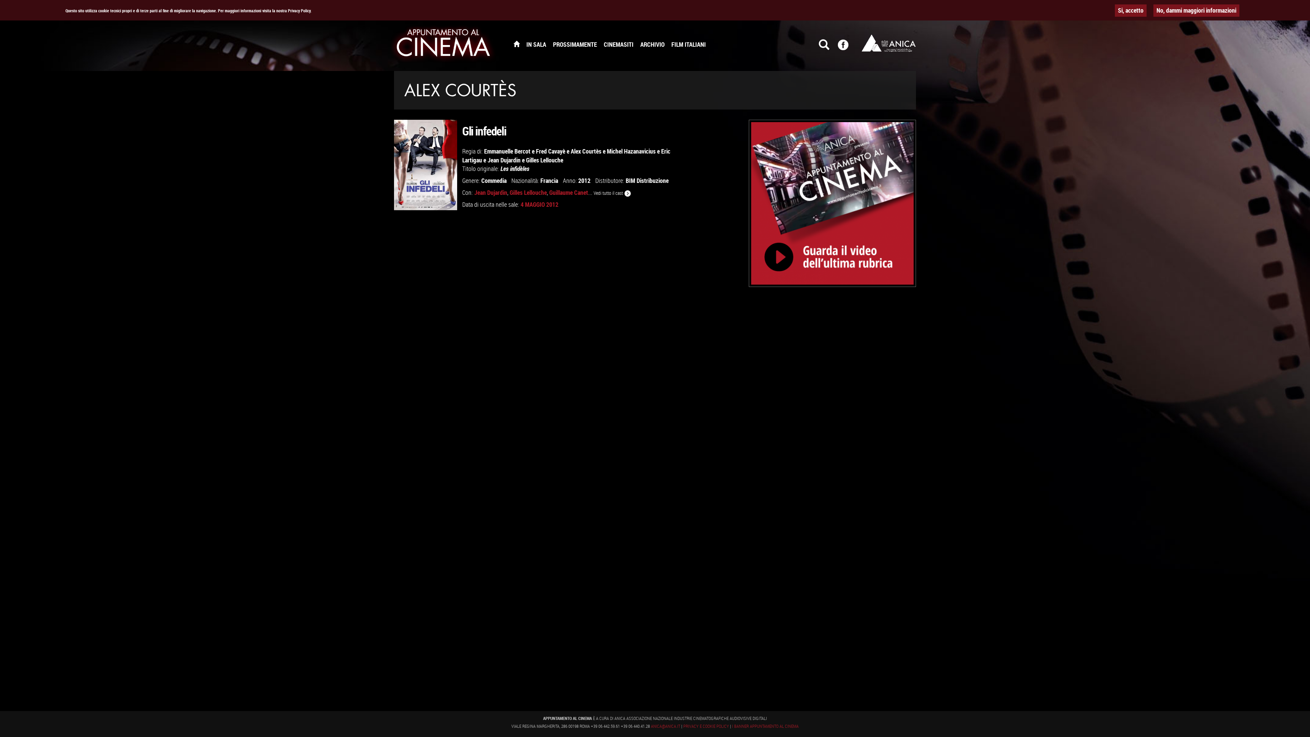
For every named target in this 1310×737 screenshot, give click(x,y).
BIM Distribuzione (647, 180)
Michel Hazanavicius (631, 151)
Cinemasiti (619, 44)
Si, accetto (1131, 10)
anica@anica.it (665, 726)
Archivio (652, 44)
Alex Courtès (586, 151)
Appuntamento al (443, 44)
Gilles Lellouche (544, 160)
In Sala (536, 44)
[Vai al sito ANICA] (888, 43)
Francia (549, 180)
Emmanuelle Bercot (507, 151)
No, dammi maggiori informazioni (1196, 10)
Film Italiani (688, 44)
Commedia (494, 180)
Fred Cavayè (550, 151)
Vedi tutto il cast (609, 193)
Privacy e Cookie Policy (706, 726)
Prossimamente (575, 44)
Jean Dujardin (504, 160)
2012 (584, 180)
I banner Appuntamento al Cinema (765, 726)
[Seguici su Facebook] (847, 47)
